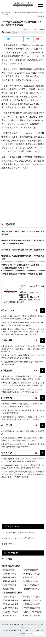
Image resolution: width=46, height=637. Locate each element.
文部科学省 (8, 32)
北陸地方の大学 (31, 577)
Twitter (16, 624)
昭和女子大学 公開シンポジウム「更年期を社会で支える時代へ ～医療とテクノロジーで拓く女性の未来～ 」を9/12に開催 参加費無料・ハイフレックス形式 (22, 331)
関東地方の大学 (9, 574)
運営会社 (5, 624)
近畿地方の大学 (9, 581)
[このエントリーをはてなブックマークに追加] (28, 39)
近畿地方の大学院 (10, 608)
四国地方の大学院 (10, 612)
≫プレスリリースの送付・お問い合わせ (18, 538)
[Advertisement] (23, 194)
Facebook (23, 624)
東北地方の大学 (31, 570)
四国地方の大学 (9, 585)
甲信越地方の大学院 (33, 600)
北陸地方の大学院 (32, 604)
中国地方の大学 (31, 581)
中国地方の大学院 (32, 608)
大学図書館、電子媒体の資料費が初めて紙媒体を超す (22, 250)
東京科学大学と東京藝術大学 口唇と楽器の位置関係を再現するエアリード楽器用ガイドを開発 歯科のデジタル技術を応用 (23, 348)
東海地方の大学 (9, 577)
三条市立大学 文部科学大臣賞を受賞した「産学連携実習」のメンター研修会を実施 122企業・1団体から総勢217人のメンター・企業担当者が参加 (22, 474)
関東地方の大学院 (10, 600)
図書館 (15, 32)
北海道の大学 (9, 570)
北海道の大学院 (9, 597)
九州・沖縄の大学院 (33, 612)
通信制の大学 (9, 589)
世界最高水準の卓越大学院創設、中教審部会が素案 (22, 274)
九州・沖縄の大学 (32, 585)
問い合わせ (32, 624)
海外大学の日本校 (32, 589)
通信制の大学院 (9, 616)
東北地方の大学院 (32, 597)
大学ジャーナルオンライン (26, 630)
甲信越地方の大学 (32, 574)
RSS (11, 624)
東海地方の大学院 (10, 604)
